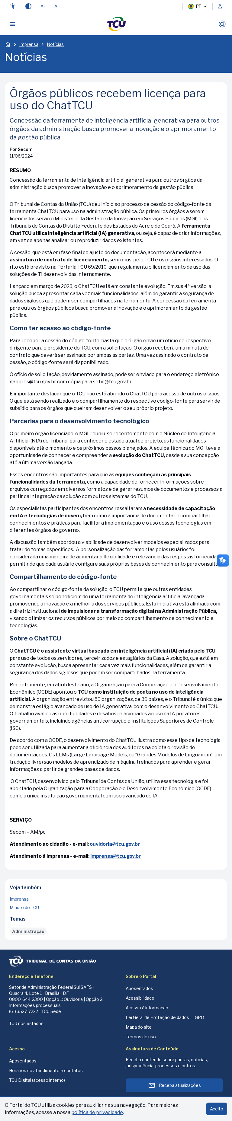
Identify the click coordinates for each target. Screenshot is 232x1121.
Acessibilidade (140, 998)
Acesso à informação (147, 1007)
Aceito (216, 1108)
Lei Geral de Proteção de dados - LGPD (165, 1017)
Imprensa (28, 44)
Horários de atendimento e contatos (46, 1070)
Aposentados (139, 988)
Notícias (55, 44)
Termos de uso (141, 1036)
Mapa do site (139, 1027)
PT (198, 6)
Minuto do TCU (24, 907)
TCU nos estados (26, 1023)
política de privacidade (97, 1112)
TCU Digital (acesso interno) (37, 1080)
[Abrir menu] (12, 24)
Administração (28, 931)
